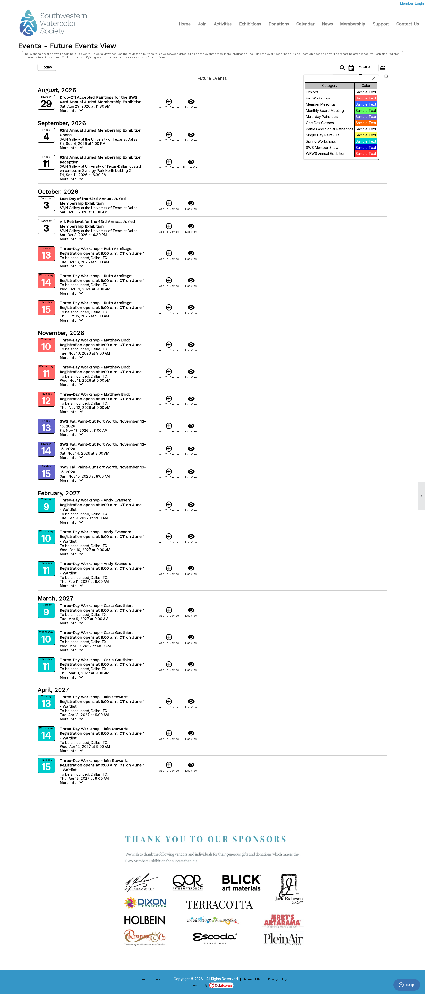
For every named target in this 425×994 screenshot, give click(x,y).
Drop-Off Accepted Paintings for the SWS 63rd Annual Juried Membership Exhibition (100, 99)
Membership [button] (352, 23)
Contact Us (407, 23)
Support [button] (381, 23)
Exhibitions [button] (250, 23)
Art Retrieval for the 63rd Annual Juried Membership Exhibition (97, 224)
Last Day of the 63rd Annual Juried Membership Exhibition (93, 201)
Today (47, 67)
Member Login (412, 3)
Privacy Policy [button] (277, 979)
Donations (279, 23)
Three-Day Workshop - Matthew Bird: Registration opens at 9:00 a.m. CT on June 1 (102, 342)
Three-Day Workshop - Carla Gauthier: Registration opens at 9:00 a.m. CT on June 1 (102, 608)
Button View (191, 163)
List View (191, 103)
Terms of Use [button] (253, 979)
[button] (367, 68)
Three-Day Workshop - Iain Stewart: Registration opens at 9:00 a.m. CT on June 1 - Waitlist (102, 702)
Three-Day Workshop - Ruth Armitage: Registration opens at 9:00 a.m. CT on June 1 (102, 251)
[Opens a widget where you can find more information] (406, 985)
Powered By (200, 985)
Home (185, 23)
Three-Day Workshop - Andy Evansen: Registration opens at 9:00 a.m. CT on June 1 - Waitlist (102, 505)
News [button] (327, 23)
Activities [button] (223, 23)
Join (202, 23)
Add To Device (169, 103)
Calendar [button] (305, 23)
